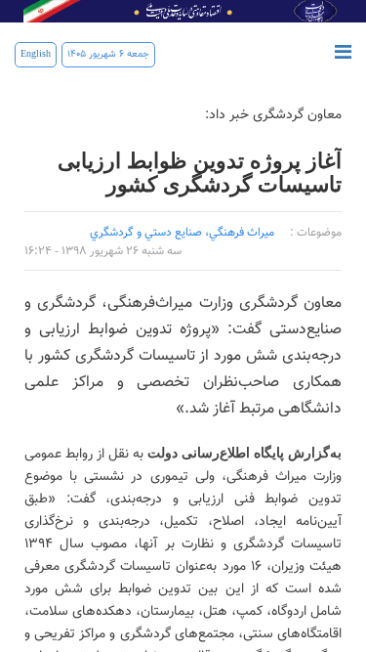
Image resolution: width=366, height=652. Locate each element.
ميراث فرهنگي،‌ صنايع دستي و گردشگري (182, 232)
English (35, 54)
